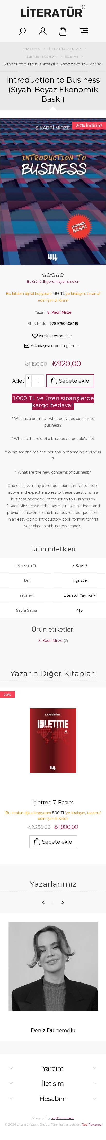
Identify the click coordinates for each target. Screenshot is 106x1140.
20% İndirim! (89, 125)
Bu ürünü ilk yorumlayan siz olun (53, 281)
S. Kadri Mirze (59, 312)
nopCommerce (62, 1118)
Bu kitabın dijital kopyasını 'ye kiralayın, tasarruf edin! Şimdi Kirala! (53, 816)
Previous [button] (43, 902)
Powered (91, 1124)
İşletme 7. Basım (53, 802)
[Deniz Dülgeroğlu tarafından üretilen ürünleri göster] (53, 966)
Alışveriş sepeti (63, 31)
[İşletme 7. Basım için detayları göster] (53, 740)
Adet (18, 381)
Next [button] (62, 902)
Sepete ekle (74, 381)
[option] (53, 771)
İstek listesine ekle (55, 336)
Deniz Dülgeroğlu (53, 1030)
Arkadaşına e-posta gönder (55, 345)
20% (7, 695)
